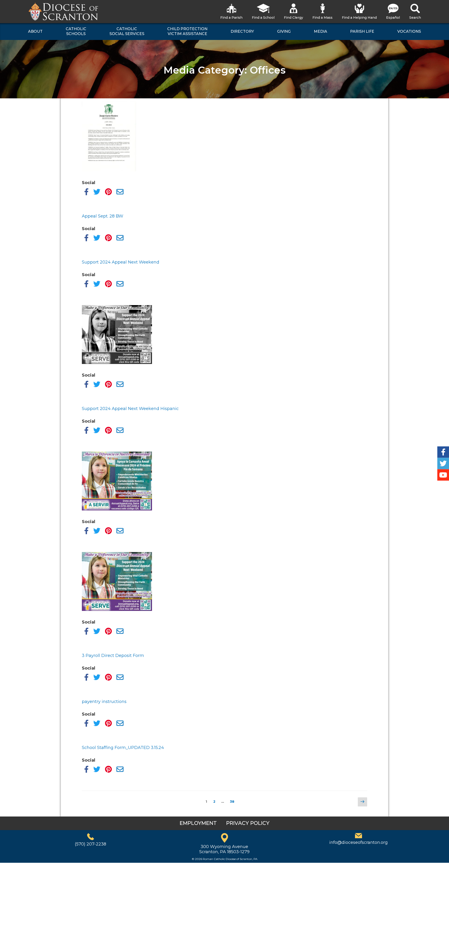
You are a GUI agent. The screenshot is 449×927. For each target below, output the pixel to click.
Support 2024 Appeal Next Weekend (120, 262)
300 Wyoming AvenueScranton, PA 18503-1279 (224, 849)
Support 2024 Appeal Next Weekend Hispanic (130, 408)
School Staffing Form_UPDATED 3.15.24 (123, 747)
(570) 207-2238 (90, 844)
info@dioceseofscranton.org (358, 842)
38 (233, 801)
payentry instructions (104, 701)
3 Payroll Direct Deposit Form (113, 655)
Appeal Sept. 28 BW (102, 216)
